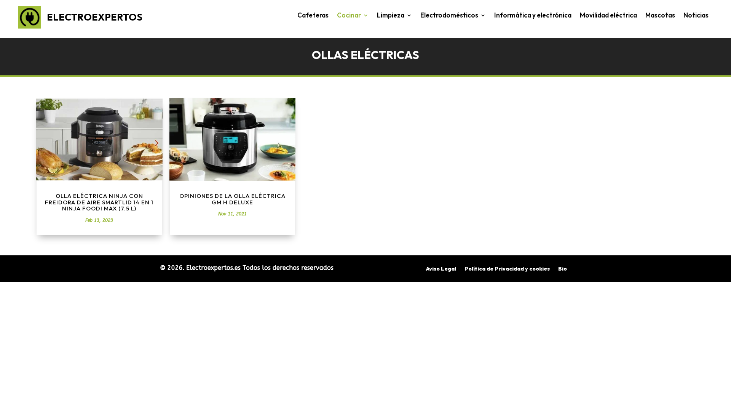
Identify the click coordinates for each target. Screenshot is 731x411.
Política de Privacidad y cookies (507, 269)
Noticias (696, 16)
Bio (562, 269)
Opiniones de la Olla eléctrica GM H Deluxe (232, 199)
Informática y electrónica (532, 16)
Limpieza (390, 16)
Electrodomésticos (449, 16)
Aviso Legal (441, 269)
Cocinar (349, 16)
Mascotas (660, 16)
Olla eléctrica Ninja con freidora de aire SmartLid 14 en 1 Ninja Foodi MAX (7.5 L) (99, 202)
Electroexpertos (94, 17)
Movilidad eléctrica (608, 16)
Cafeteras (313, 16)
